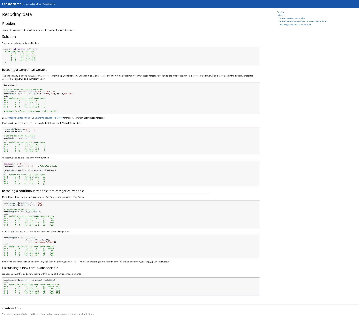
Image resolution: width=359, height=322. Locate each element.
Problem (280, 12)
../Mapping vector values (18, 117)
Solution (280, 15)
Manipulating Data (33, 4)
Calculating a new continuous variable (295, 24)
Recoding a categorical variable (292, 18)
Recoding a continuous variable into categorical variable (302, 21)
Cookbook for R (12, 4)
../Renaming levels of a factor (48, 117)
